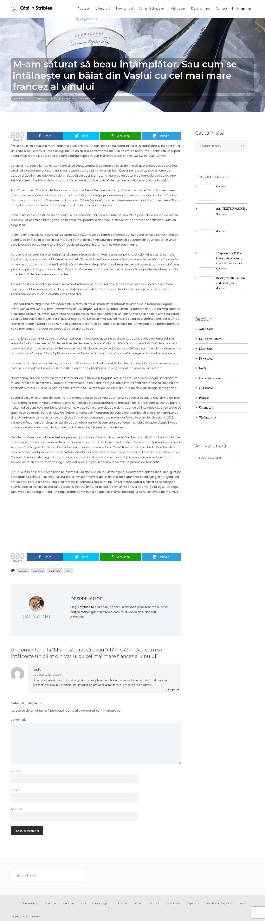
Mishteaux (178, 8)
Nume (15, 771)
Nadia (37, 669)
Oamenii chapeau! (152, 8)
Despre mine (200, 8)
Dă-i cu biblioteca (210, 339)
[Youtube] (243, 9)
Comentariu (18, 720)
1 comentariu (88, 98)
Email (15, 790)
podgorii (38, 570)
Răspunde (173, 689)
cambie (23, 570)
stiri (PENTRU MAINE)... (231, 208)
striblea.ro (87, 607)
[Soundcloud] (249, 9)
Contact (221, 8)
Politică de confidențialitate (219, 903)
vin (68, 570)
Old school (206, 388)
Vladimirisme (208, 417)
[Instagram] (237, 9)
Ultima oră (102, 8)
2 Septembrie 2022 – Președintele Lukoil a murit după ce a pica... (230, 258)
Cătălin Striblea (46, 98)
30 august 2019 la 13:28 (47, 675)
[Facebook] (232, 9)
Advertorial (206, 329)
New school (124, 8)
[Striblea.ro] (32, 9)
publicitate (54, 570)
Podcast (83, 8)
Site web (16, 809)
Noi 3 (202, 368)
